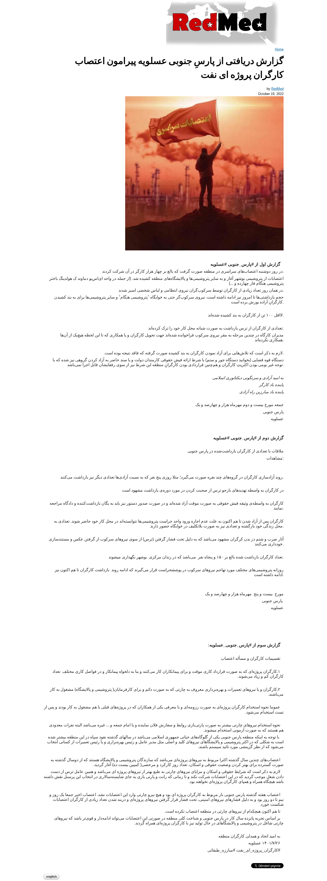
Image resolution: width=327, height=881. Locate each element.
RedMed (277, 89)
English (51, 876)
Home (279, 49)
